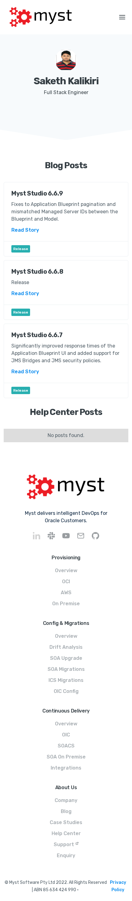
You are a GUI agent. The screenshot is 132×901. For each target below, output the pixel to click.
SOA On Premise (66, 757)
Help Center (66, 833)
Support (64, 844)
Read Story (25, 230)
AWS (66, 592)
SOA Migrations (66, 669)
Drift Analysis (66, 647)
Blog (66, 811)
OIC (66, 735)
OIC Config (66, 691)
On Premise (66, 603)
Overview (66, 570)
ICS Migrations (66, 680)
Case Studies (66, 822)
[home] (56, 17)
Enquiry (66, 855)
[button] (122, 17)
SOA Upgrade (66, 658)
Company (66, 800)
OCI (66, 581)
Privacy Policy (118, 886)
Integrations (66, 768)
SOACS (66, 746)
